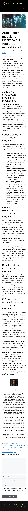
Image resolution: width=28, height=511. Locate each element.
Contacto (17, 506)
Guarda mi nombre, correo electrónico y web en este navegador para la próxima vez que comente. (15, 490)
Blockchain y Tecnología (11, 443)
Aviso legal (7, 504)
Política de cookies (8, 506)
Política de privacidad (17, 504)
